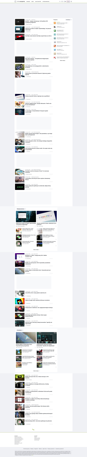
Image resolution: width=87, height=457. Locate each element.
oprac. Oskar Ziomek (34, 34)
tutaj (32, 455)
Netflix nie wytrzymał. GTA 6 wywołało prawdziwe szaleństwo (37, 263)
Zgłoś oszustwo (38, 1)
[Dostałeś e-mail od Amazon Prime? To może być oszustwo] (19, 172)
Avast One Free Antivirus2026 (62, 22)
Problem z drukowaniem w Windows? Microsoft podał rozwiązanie (38, 392)
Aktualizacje (68, 19)
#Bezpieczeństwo (20, 208)
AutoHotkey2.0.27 (60, 30)
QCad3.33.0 (59, 41)
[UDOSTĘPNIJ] (52, 24)
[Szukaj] (60, 1)
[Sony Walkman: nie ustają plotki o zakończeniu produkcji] (19, 67)
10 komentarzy (28, 258)
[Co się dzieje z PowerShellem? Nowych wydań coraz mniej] (19, 112)
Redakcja (32, 448)
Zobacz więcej (35, 249)
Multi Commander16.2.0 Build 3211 (63, 45)
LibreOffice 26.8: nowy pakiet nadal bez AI (35, 292)
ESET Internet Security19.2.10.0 (62, 34)
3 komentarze (28, 61)
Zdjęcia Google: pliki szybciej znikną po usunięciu (37, 300)
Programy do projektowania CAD (62, 42)
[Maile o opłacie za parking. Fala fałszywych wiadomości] (39, 358)
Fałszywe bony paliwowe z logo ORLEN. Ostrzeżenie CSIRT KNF (48, 350)
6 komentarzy (28, 303)
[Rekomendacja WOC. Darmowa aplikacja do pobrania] (19, 244)
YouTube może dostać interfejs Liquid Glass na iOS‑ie (38, 36)
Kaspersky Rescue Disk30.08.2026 (63, 57)
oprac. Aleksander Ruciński (26, 358)
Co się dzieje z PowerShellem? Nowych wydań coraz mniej (36, 111)
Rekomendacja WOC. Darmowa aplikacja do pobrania (28, 242)
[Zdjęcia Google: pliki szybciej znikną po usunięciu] (19, 301)
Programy (28, 1)
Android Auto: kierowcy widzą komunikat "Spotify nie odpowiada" (38, 323)
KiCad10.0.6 (59, 53)
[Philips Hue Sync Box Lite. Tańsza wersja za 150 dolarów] (19, 377)
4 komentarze (28, 31)
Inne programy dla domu (61, 27)
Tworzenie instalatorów (60, 50)
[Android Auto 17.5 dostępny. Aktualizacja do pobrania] (19, 352)
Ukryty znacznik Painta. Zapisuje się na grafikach (37, 96)
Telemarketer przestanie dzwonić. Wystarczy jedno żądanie (38, 74)
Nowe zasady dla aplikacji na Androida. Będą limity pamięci (38, 186)
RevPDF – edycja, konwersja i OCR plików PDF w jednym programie (36, 21)
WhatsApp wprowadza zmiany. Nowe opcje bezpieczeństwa (29, 236)
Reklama (40, 448)
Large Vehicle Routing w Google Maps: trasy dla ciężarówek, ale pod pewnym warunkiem (28, 357)
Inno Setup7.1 (59, 49)
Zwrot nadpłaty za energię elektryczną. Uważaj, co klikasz (48, 236)
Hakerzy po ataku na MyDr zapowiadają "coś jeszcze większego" (38, 29)
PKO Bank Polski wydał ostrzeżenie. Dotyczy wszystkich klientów (49, 242)
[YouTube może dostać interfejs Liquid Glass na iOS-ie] (19, 37)
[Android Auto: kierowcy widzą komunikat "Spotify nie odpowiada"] (19, 323)
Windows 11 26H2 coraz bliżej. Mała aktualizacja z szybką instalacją (37, 399)
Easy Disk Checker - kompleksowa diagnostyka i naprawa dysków (37, 59)
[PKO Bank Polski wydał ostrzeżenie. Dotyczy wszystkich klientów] (39, 244)
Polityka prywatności (51, 448)
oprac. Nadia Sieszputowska (35, 27)
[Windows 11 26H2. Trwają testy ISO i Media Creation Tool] (19, 256)
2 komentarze (28, 424)
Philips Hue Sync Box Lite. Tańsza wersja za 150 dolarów (37, 377)
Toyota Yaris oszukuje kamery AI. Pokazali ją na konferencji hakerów (49, 363)
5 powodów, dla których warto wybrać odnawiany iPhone (37, 179)
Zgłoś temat (45, 448)
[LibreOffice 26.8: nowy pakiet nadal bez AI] (19, 294)
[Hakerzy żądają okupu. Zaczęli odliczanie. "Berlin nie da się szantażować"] (19, 104)
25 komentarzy (28, 394)
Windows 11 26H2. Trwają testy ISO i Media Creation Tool (36, 256)
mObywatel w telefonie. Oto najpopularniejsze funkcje (39, 307)
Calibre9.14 (59, 26)
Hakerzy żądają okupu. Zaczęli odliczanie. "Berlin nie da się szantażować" (38, 104)
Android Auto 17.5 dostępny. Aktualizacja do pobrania (27, 350)
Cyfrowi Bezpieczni (45, 1)
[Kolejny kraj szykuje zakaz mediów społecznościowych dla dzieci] (19, 414)
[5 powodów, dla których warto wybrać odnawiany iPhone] (19, 179)
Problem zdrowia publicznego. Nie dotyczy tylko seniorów (37, 406)
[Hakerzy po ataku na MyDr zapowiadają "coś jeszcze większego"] (19, 29)
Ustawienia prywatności (59, 448)
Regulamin (36, 448)
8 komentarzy (28, 265)
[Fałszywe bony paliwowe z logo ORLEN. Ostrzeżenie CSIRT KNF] (39, 352)
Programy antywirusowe (60, 23)
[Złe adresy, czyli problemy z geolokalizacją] (19, 365)
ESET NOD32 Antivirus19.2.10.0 (62, 37)
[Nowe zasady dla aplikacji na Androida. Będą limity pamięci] (19, 187)
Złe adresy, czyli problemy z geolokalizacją (27, 363)
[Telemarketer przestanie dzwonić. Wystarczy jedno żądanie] (19, 74)
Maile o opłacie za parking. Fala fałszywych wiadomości (48, 357)
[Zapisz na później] (50, 24)
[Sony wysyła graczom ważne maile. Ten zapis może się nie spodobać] (19, 149)
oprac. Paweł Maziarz (34, 146)
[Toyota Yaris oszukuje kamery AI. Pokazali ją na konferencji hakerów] (39, 365)
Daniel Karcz (33, 19)
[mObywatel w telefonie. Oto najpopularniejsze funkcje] (19, 308)
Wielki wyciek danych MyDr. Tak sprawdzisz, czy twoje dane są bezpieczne (38, 134)
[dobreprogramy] (21, 1)
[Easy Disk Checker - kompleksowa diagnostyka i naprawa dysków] (19, 59)
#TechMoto (19, 330)
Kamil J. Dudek (33, 64)
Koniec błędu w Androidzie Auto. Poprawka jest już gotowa (38, 270)
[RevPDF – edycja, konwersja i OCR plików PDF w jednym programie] (19, 22)
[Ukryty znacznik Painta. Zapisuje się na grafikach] (19, 97)
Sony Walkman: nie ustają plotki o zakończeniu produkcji (37, 66)
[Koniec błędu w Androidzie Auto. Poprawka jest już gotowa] (19, 271)
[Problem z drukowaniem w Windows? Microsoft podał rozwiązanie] (19, 392)
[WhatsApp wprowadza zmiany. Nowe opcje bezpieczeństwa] (19, 237)
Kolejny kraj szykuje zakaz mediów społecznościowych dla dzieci (38, 414)
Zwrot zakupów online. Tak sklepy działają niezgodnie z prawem (38, 141)
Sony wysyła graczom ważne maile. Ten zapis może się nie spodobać (38, 149)
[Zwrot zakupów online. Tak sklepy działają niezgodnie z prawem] (19, 142)
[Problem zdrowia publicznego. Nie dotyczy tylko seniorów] (19, 407)
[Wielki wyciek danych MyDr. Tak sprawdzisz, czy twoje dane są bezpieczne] (19, 134)
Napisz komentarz (29, 24)
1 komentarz (28, 151)
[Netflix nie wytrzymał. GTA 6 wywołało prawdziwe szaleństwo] (19, 264)
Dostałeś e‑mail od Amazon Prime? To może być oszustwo (37, 171)
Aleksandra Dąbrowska (34, 404)
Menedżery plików (59, 46)
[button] (71, 1)
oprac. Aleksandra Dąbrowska (36, 139)
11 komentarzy (28, 76)
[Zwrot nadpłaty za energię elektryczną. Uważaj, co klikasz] (39, 237)
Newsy (32, 1)
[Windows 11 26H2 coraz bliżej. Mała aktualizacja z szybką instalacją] (19, 400)
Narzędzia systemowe (60, 31)
